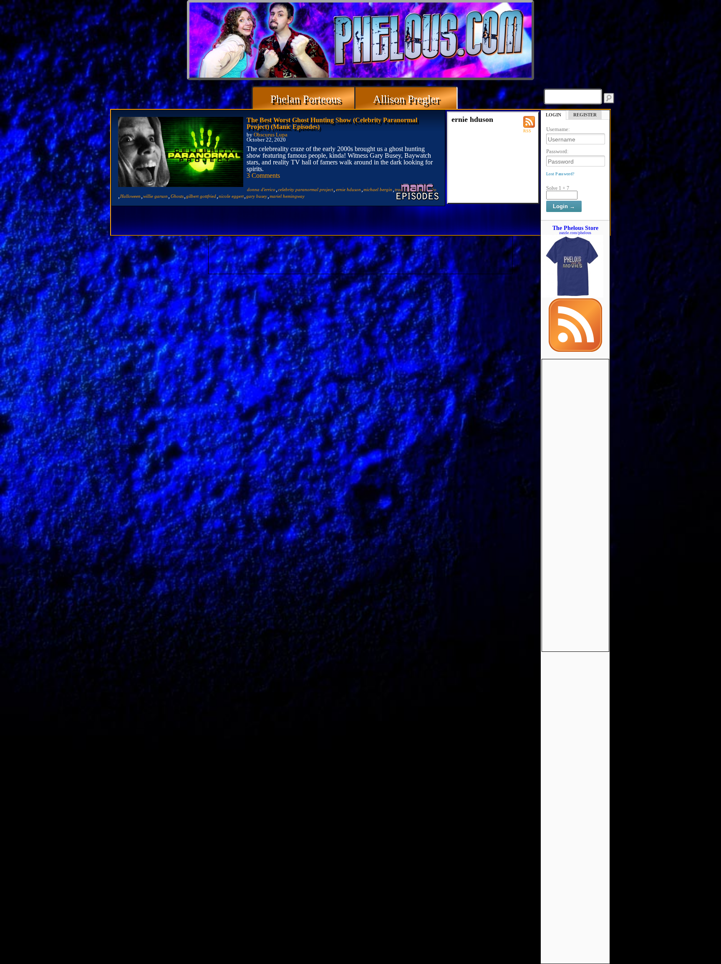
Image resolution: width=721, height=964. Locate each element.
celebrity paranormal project (305, 189)
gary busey (256, 196)
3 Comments (263, 175)
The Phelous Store (575, 228)
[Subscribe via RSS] (575, 349)
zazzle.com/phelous (575, 232)
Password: (557, 151)
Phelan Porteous (305, 99)
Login (553, 114)
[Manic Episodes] (418, 192)
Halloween (130, 196)
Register (585, 114)
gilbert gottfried (201, 196)
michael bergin (377, 189)
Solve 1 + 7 (557, 188)
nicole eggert (231, 196)
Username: (558, 129)
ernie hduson (348, 189)
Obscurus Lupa (270, 135)
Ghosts (177, 196)
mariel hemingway (287, 196)
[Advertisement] (575, 484)
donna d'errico (261, 189)
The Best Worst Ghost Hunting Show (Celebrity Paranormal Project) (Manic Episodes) (332, 123)
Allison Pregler (406, 99)
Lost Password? (560, 174)
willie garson (155, 196)
